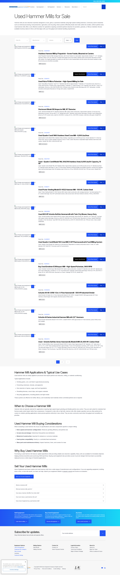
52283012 (46, 263)
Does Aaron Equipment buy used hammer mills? (28, 501)
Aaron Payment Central (58, 549)
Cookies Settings (14, 569)
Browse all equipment (52, 521)
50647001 (47, 159)
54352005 (47, 314)
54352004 (47, 290)
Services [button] (59, 6)
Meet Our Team (93, 549)
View (101, 46)
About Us (92, 547)
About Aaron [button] (75, 6)
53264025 (47, 50)
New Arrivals (18, 551)
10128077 (46, 187)
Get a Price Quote (92, 46)
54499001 (47, 239)
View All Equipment (19, 547)
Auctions (32, 6)
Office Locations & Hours (96, 551)
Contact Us (55, 547)
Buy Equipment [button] (40, 6)
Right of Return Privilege (77, 551)
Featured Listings (19, 555)
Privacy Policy (74, 547)
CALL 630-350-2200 (99, 1)
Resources (67, 6)
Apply (67, 40)
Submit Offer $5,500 (80, 259)
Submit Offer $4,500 (80, 74)
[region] (14, 567)
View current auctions (82, 521)
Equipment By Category (20, 549)
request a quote (67, 471)
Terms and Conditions (76, 549)
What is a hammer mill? (21, 485)
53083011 (46, 78)
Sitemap (64, 568)
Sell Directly (36, 547)
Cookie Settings (56, 568)
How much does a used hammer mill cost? (26, 497)
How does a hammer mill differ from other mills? (27, 493)
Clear (77, 40)
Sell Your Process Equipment (23, 476)
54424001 (47, 132)
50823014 (47, 339)
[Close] (25, 561)
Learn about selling (20, 521)
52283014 (46, 106)
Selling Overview (37, 549)
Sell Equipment (51, 6)
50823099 (47, 211)
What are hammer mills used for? (24, 489)
